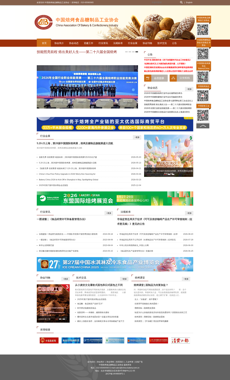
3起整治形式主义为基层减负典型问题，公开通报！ (165, 64)
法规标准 (118, 43)
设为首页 (91, 362)
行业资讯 (103, 43)
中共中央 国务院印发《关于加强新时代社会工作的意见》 (168, 60)
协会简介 (59, 43)
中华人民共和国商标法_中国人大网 (134, 245)
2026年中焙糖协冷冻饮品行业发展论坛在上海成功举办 (167, 112)
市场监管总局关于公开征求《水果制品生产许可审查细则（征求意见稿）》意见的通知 (147, 240)
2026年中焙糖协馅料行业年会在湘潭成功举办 (163, 93)
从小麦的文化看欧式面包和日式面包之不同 (99, 285)
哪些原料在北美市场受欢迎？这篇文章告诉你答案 (98, 317)
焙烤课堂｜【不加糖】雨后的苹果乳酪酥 (151, 321)
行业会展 (132, 43)
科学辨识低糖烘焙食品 (86, 308)
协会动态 (74, 43)
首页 (44, 43)
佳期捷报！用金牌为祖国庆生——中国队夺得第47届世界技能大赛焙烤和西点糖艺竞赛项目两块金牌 (68, 234)
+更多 (189, 89)
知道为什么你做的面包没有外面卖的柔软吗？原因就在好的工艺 (161, 312)
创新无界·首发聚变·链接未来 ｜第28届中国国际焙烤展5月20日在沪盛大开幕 (68, 157)
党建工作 (88, 43)
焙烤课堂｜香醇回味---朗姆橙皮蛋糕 (150, 317)
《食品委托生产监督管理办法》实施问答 (136, 251)
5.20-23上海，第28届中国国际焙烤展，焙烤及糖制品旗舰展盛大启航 (75, 143)
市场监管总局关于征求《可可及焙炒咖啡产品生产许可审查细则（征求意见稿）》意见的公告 (148, 234)
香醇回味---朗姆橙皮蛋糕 (145, 308)
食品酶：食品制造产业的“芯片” (90, 304)
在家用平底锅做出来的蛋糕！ (147, 304)
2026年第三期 (44, 319)
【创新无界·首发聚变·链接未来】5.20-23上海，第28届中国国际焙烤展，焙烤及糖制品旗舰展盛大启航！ (67, 168)
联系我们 (120, 362)
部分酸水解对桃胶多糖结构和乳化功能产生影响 (58, 251)
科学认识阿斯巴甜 (46, 245)
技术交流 (162, 43)
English (189, 2)
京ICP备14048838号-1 (115, 374)
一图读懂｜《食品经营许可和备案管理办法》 (62, 219)
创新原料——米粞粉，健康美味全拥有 (93, 312)
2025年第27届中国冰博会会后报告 (53, 185)
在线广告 (139, 362)
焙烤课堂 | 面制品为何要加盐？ (151, 285)
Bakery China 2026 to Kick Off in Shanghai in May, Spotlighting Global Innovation (68, 180)
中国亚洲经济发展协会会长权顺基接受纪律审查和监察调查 (168, 67)
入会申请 (129, 362)
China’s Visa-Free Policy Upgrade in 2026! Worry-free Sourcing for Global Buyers (67, 174)
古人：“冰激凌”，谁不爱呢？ (146, 299)
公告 (174, 43)
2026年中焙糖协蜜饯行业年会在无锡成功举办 (163, 97)
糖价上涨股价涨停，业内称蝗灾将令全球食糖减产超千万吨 (100, 321)
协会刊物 (147, 43)
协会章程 (110, 362)
